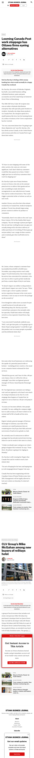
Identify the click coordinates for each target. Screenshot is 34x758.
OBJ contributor (11, 53)
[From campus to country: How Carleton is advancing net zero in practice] (7, 507)
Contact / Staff (17, 725)
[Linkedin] (24, 59)
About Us (17, 721)
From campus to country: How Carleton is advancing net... (22, 508)
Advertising (17, 723)
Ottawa (3, 34)
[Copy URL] (8, 59)
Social (14, 489)
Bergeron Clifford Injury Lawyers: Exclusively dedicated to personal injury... (22, 500)
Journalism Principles (17, 726)
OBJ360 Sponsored (17, 496)
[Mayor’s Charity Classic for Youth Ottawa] (7, 492)
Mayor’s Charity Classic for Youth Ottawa (21, 492)
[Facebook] (16, 59)
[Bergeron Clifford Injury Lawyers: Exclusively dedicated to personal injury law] (7, 499)
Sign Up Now (17, 754)
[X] (20, 59)
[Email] (12, 59)
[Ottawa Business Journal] (17, 2)
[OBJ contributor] (4, 54)
